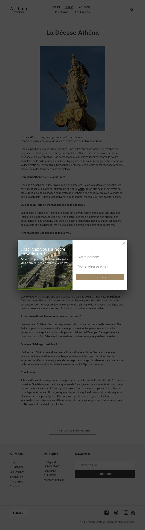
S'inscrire (100, 277)
